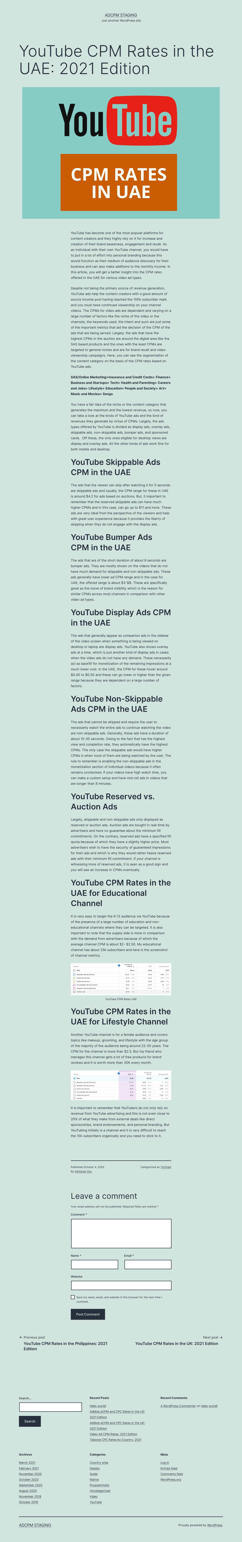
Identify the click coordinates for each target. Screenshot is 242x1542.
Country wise (99, 1462)
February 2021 (29, 1468)
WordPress (214, 1525)
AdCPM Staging (121, 15)
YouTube (166, 1167)
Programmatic (99, 1485)
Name (76, 1255)
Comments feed (172, 1474)
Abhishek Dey (83, 1171)
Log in (165, 1462)
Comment (79, 1214)
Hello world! (98, 1406)
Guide (94, 1474)
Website (76, 1276)
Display (95, 1468)
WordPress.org (171, 1479)
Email (129, 1255)
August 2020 (28, 1490)
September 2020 (30, 1485)
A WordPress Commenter (178, 1406)
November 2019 (30, 1496)
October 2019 (28, 1502)
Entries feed (169, 1468)
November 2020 (30, 1474)
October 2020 (29, 1479)
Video (94, 1496)
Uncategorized (100, 1490)
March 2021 (27, 1462)
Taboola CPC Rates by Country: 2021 (115, 1439)
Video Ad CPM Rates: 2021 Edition (113, 1434)
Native (94, 1479)
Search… (25, 1398)
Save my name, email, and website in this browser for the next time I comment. (119, 1299)
